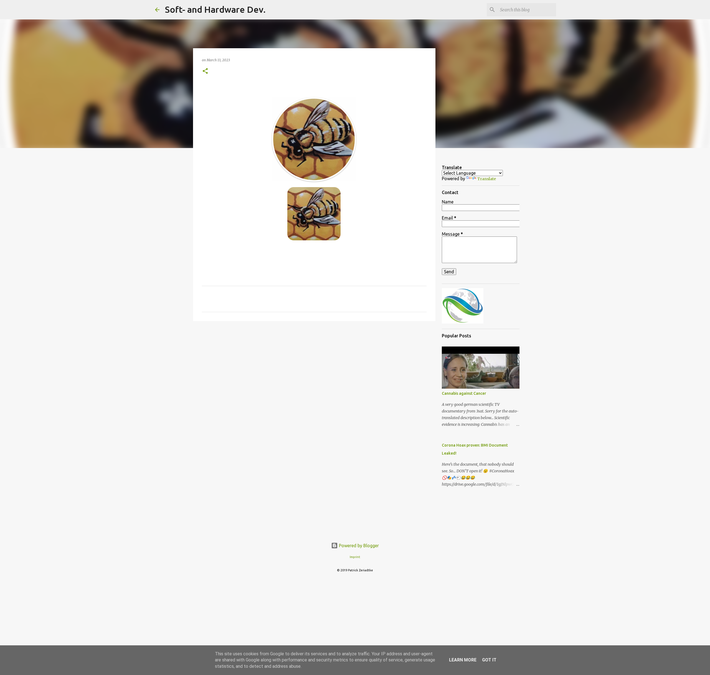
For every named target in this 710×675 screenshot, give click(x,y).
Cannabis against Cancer (464, 393)
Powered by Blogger (358, 545)
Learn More (462, 660)
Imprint (355, 557)
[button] (205, 71)
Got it (489, 660)
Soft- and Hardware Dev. (215, 9)
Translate (486, 178)
